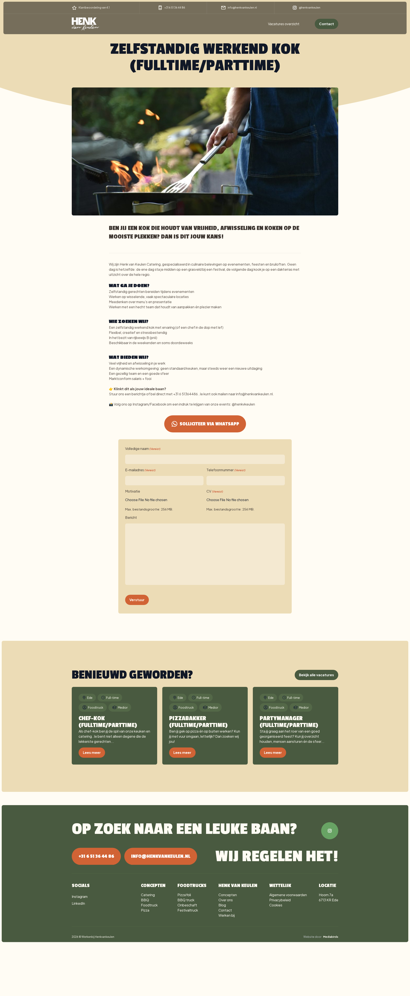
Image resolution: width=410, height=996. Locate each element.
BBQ (145, 900)
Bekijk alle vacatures (316, 675)
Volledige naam (142, 448)
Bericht (131, 517)
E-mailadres (140, 470)
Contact (326, 24)
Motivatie (132, 491)
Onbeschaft (187, 905)
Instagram (80, 896)
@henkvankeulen (309, 7)
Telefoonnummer (225, 470)
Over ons (225, 900)
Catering (148, 895)
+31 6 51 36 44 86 (174, 7)
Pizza (145, 910)
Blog (222, 905)
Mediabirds (330, 936)
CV (214, 491)
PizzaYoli (184, 895)
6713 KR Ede (328, 900)
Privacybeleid (280, 900)
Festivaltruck (187, 910)
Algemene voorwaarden (288, 895)
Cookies (275, 905)
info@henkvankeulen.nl (242, 7)
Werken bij (226, 915)
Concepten (227, 895)
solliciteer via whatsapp (209, 424)
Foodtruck (149, 905)
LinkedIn (78, 903)
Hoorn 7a (326, 895)
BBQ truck (185, 900)
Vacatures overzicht (283, 24)
